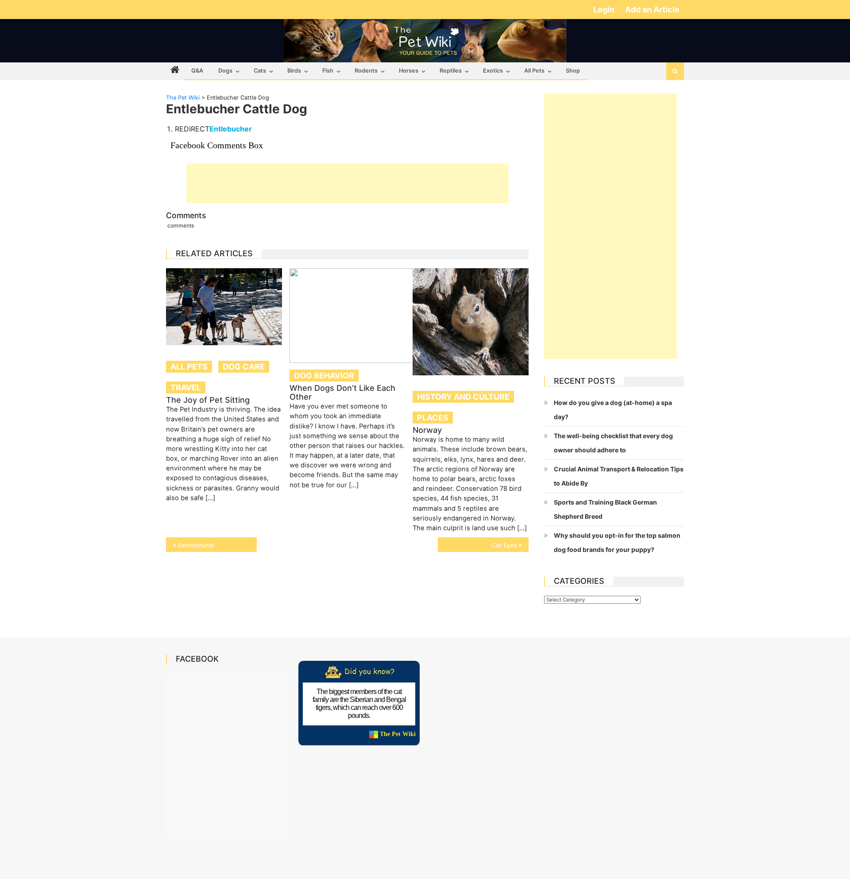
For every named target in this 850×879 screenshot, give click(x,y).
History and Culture (463, 396)
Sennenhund (196, 545)
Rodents (366, 70)
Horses (408, 70)
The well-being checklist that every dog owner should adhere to (613, 443)
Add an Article (652, 9)
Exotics (493, 70)
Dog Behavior (324, 375)
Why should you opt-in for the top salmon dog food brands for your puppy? (617, 542)
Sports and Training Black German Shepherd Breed (605, 509)
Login (604, 9)
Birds (294, 70)
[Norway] (471, 321)
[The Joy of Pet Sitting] (224, 306)
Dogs (225, 70)
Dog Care (244, 366)
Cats (260, 70)
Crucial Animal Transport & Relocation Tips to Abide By (619, 476)
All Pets (534, 70)
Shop (573, 70)
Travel (185, 387)
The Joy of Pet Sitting (208, 400)
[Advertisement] (347, 183)
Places (432, 417)
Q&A (197, 70)
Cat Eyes (504, 545)
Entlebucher (230, 128)
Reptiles (451, 70)
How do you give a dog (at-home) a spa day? (613, 409)
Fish (327, 70)
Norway (427, 430)
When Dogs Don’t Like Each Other (342, 392)
